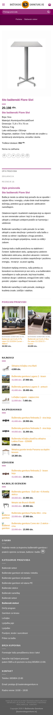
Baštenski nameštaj (11, 593)
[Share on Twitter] (13, 156)
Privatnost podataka (36, 703)
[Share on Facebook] (9, 156)
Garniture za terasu (10, 613)
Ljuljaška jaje (8, 623)
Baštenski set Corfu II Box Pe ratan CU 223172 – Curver (38, 341)
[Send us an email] (43, 551)
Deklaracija (8, 176)
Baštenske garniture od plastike (16, 578)
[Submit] (48, 12)
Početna (19, 19)
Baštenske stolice (10, 588)
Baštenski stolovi (30, 19)
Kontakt (33, 705)
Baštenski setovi (9, 598)
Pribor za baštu (9, 638)
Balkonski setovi (9, 568)
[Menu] (3, 4)
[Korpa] (49, 4)
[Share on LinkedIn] (27, 156)
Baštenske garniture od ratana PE (17, 583)
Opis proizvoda (9, 171)
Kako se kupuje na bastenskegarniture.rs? (26, 701)
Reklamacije (22, 705)
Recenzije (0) (8, 182)
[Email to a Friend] (18, 156)
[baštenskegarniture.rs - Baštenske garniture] (26, 4)
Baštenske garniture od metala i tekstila (20, 573)
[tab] (26, 171)
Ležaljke (6, 618)
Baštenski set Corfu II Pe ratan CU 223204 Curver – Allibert (13, 341)
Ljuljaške (6, 628)
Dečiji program (8, 608)
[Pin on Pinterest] (23, 156)
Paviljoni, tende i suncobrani (15, 633)
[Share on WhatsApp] (4, 156)
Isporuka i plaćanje (16, 703)
